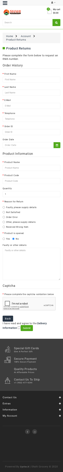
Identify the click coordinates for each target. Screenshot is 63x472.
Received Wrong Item (17, 227)
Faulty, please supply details (21, 207)
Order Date (8, 139)
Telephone (9, 113)
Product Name (12, 162)
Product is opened (14, 233)
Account (26, 36)
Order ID (8, 126)
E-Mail (7, 100)
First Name (10, 74)
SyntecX (24, 466)
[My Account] (53, 2)
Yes (8, 239)
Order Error (12, 217)
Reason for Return (14, 201)
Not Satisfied (13, 212)
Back (8, 318)
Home (9, 36)
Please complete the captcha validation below (29, 294)
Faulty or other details (14, 245)
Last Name (10, 87)
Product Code (11, 175)
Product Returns (16, 39)
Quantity (7, 188)
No (17, 239)
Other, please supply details (21, 222)
